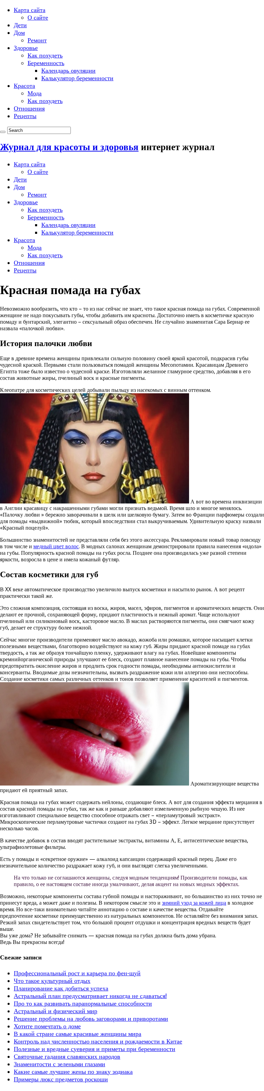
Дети (20, 25)
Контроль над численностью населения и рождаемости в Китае (98, 1041)
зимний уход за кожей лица (194, 903)
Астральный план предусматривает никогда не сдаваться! (90, 995)
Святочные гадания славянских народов (67, 1056)
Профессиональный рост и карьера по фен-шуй (77, 973)
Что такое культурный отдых (52, 980)
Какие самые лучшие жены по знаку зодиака (73, 1071)
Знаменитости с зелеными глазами (59, 1064)
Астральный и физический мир (55, 1011)
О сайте (38, 17)
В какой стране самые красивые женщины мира (77, 1033)
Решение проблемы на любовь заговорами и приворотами (91, 1018)
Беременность (46, 62)
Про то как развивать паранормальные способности (83, 1003)
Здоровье (26, 47)
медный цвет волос (56, 546)
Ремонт (37, 40)
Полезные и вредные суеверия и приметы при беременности (94, 1048)
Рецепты (25, 116)
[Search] (3, 132)
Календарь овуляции (68, 70)
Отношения (29, 108)
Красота (24, 85)
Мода (35, 93)
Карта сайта (29, 9)
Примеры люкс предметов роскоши (61, 1079)
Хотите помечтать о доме (47, 1026)
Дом (19, 32)
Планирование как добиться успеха (61, 988)
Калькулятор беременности (77, 78)
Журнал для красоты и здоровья (69, 147)
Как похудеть (45, 55)
